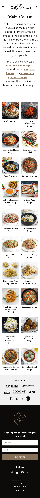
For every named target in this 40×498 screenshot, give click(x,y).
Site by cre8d (20, 490)
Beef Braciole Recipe (18, 65)
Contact (20, 483)
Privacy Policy (20, 487)
